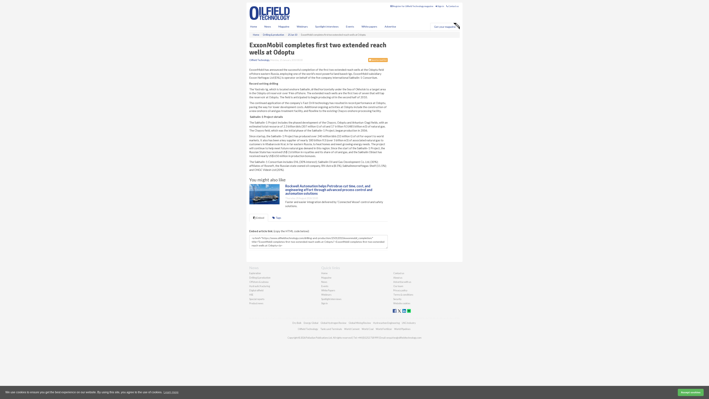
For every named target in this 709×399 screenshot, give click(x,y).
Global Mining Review (360, 322)
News (324, 281)
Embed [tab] (260, 217)
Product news (256, 303)
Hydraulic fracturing (259, 286)
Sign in (440, 6)
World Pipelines (402, 329)
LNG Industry (409, 322)
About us (397, 277)
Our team (398, 286)
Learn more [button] (171, 392)
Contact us (453, 6)
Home (253, 26)
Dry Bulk (297, 322)
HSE (251, 294)
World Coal (368, 329)
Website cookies (401, 303)
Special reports (256, 299)
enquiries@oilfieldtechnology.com (404, 337)
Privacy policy (400, 290)
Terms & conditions (403, 294)
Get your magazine (445, 26)
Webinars (302, 26)
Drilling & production (259, 277)
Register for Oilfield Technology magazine (413, 6)
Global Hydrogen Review (333, 322)
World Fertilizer (384, 329)
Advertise (390, 26)
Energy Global (311, 322)
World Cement (351, 329)
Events (350, 26)
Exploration (255, 273)
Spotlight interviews (327, 26)
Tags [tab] (278, 217)
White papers (369, 26)
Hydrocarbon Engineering (386, 322)
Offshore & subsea (258, 281)
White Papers (328, 290)
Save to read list (379, 60)
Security (397, 299)
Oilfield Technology (259, 60)
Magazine (283, 26)
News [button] (267, 26)
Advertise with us (402, 281)
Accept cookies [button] (691, 392)
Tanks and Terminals (331, 329)
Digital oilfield (256, 290)
